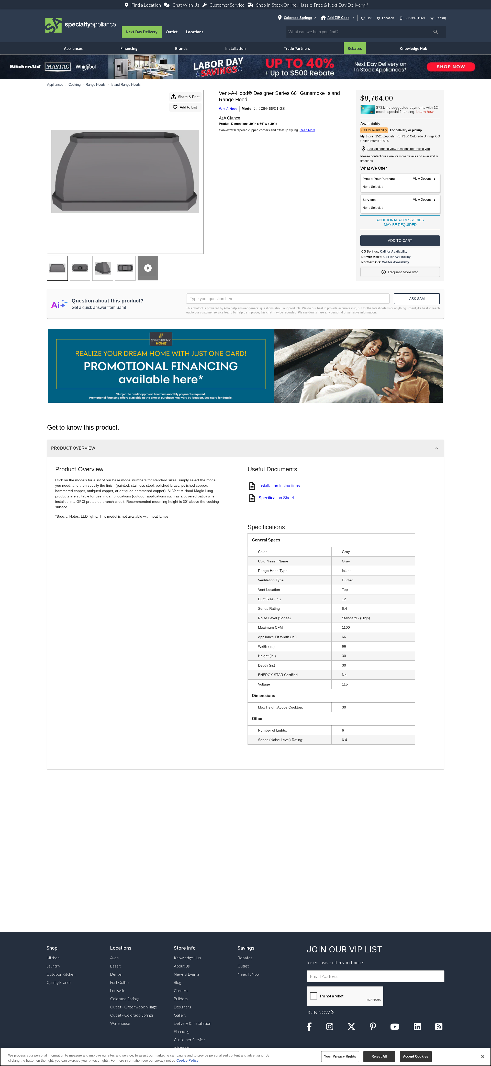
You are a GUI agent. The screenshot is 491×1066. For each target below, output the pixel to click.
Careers (181, 990)
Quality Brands (59, 982)
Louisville (117, 990)
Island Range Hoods (126, 84)
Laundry (53, 966)
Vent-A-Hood (228, 109)
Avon (114, 957)
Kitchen (53, 957)
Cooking (75, 84)
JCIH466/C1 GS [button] (272, 108)
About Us (182, 966)
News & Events (186, 974)
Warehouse (120, 1023)
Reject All (379, 1056)
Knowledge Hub (413, 48)
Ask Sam (417, 299)
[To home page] (81, 26)
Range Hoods (96, 84)
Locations (194, 32)
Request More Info (403, 272)
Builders (181, 998)
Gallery (180, 1015)
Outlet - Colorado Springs (131, 1015)
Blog (177, 982)
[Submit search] (436, 32)
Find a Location (146, 5)
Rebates (355, 48)
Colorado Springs (124, 998)
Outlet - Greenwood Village (133, 1007)
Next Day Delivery (142, 32)
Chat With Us (186, 5)
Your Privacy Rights (340, 1056)
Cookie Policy (187, 1060)
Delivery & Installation (192, 1023)
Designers (182, 1007)
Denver (116, 974)
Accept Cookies (415, 1056)
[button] (363, 18)
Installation (235, 48)
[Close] (482, 1056)
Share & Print (188, 97)
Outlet (172, 32)
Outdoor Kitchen (61, 974)
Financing (128, 48)
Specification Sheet (276, 498)
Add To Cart (400, 240)
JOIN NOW (319, 1012)
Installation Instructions (279, 486)
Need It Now (249, 974)
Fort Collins (119, 982)
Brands (181, 48)
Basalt (115, 966)
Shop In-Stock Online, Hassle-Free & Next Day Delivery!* (311, 5)
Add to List (188, 107)
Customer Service (227, 5)
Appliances (73, 48)
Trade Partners (297, 48)
